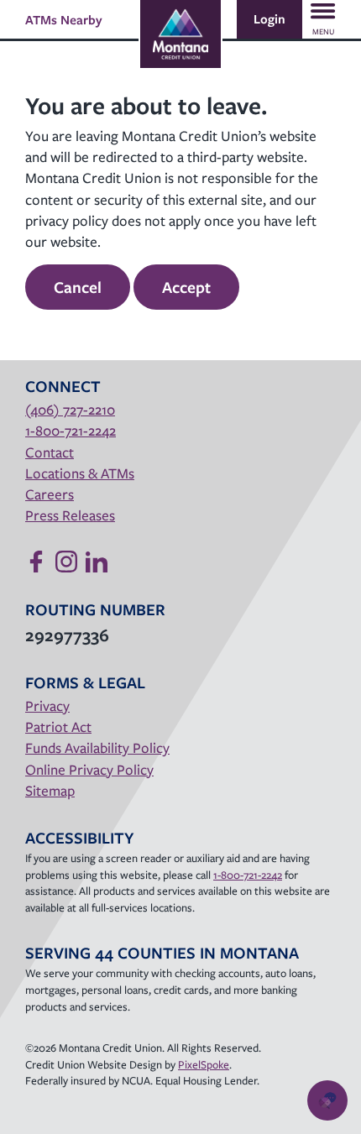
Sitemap (50, 790)
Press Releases (70, 515)
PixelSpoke (203, 1064)
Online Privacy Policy (89, 769)
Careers (49, 494)
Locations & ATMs (79, 473)
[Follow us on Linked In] (96, 561)
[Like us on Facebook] (36, 561)
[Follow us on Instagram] (66, 561)
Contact (49, 452)
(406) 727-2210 (70, 409)
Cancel (78, 287)
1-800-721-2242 (70, 430)
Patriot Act (58, 726)
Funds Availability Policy (97, 747)
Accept (186, 287)
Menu (323, 31)
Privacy (47, 705)
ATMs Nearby (63, 19)
